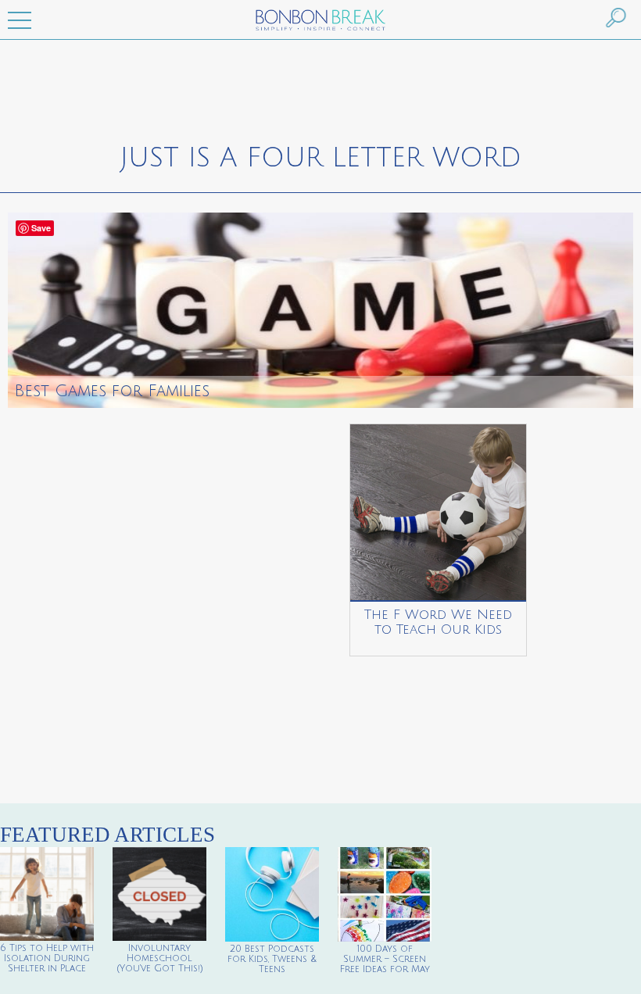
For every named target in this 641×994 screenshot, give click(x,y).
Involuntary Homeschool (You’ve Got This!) (159, 958)
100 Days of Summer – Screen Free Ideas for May (385, 959)
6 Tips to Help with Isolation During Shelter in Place (47, 958)
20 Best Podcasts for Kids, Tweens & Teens (272, 959)
